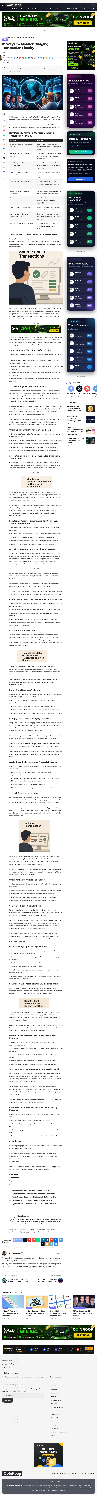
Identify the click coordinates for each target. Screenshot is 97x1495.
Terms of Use (34, 1229)
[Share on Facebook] (14, 57)
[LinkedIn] (73, 1473)
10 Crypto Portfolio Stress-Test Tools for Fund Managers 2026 (74, 419)
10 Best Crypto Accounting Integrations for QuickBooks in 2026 (75, 429)
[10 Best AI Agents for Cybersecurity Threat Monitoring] (13, 1302)
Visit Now (89, 1348)
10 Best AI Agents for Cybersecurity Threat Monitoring (10, 1313)
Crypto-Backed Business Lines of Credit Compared (31, 1190)
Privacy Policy (24, 1232)
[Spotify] (83, 1473)
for (24, 561)
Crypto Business (72, 434)
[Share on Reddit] (35, 57)
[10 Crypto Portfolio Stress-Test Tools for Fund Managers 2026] (90, 419)
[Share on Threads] (43, 57)
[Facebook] (71, 391)
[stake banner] (48, 20)
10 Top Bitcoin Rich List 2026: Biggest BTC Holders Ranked (83, 1313)
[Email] (46, 57)
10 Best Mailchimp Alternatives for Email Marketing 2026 (57, 1313)
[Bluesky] (91, 1473)
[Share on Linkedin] (29, 57)
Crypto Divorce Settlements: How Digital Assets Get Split (33, 1204)
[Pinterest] (87, 391)
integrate (49, 680)
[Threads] (88, 1473)
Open (89, 273)
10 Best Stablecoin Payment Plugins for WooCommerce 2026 (74, 408)
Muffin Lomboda (15, 1253)
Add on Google (80, 179)
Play (90, 90)
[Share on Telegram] (41, 57)
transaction (19, 239)
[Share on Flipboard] (20, 57)
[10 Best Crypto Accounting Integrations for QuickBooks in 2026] (90, 430)
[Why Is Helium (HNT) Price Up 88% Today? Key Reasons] (90, 440)
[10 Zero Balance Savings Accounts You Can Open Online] (37, 1302)
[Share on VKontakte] (38, 57)
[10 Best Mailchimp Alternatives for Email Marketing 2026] (60, 1302)
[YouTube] (65, 1473)
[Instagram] (68, 1473)
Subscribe (7, 1400)
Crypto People (79, 1307)
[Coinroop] (13, 5)
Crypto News (71, 445)
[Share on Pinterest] (23, 57)
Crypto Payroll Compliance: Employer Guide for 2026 (31, 1200)
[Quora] (81, 1473)
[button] (3, 5)
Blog (68, 413)
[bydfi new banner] (48, 1455)
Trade (89, 210)
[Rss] (94, 1473)
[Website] (62, 1253)
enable (46, 463)
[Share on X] (17, 57)
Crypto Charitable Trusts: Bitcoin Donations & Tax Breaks (33, 1194)
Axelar (45, 723)
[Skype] (78, 1473)
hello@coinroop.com (81, 151)
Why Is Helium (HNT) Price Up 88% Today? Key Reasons (75, 440)
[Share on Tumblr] (32, 57)
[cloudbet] (81, 55)
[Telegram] (86, 1473)
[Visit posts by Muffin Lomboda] (4, 1253)
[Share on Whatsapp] (26, 57)
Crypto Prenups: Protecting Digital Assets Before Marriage (34, 1197)
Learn (5, 39)
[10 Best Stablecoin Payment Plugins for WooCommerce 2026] (90, 408)
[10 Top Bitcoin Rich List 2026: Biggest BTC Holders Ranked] (84, 1302)
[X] (79, 391)
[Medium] (75, 1473)
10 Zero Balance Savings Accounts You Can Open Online (35, 1313)
